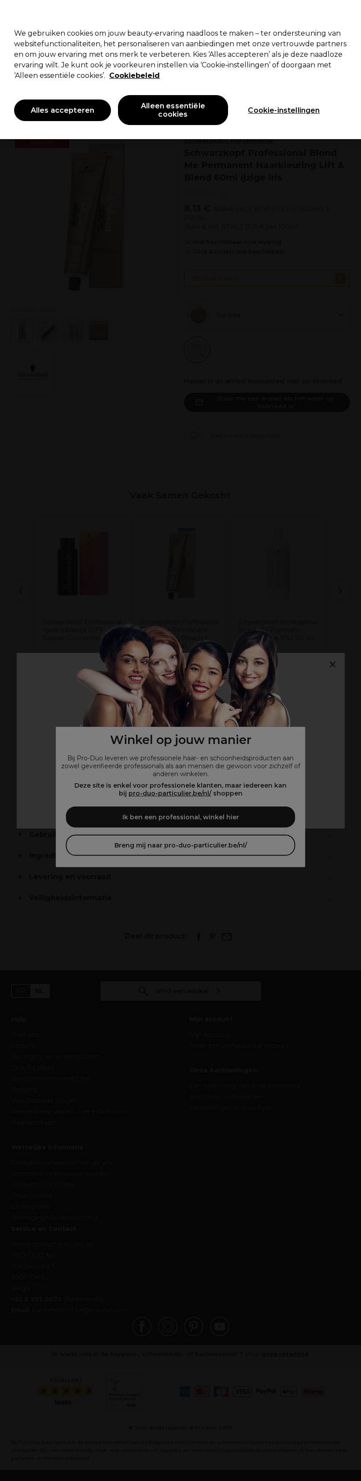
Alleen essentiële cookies (173, 110)
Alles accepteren (63, 110)
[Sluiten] (347, 14)
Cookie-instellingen (284, 110)
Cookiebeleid (134, 75)
